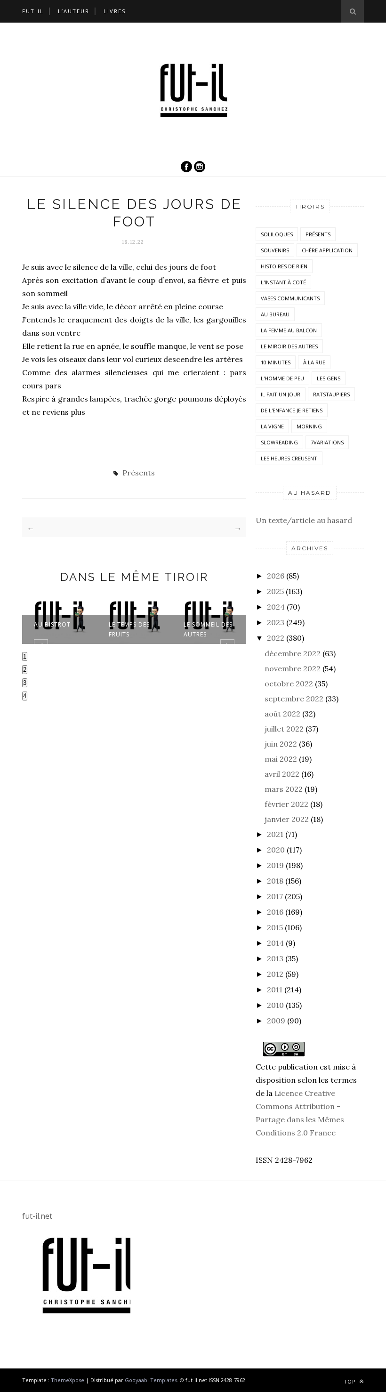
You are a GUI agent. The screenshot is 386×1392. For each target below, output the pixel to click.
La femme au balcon (289, 330)
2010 (275, 1005)
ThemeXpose (67, 1380)
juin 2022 (281, 743)
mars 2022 (284, 789)
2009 (276, 1020)
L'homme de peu (282, 378)
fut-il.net (37, 1216)
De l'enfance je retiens (291, 410)
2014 (275, 943)
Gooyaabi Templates (151, 1380)
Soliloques (277, 234)
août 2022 (282, 713)
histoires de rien (284, 266)
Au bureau (275, 314)
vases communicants (290, 298)
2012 (275, 974)
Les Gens (328, 378)
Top (351, 1381)
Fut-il (33, 11)
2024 (276, 607)
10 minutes (275, 362)
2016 (275, 912)
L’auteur (73, 11)
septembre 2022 (294, 698)
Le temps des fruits (129, 629)
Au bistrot (52, 624)
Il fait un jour (280, 394)
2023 (275, 622)
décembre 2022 (293, 653)
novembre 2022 (293, 668)
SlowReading (279, 442)
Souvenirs (275, 250)
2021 (275, 834)
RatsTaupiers (331, 394)
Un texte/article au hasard (304, 520)
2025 (275, 591)
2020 (276, 849)
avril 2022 (282, 774)
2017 (275, 896)
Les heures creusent (289, 458)
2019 (275, 865)
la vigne (272, 426)
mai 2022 (281, 759)
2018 (275, 880)
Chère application (327, 250)
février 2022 (286, 804)
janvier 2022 (287, 819)
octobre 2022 (289, 683)
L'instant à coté (283, 282)
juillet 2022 (284, 728)
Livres (115, 11)
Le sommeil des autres (208, 629)
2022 (275, 638)
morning (309, 426)
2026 (275, 575)
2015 (275, 927)
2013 (275, 958)
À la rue (314, 362)
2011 (274, 989)
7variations (327, 442)
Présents (138, 472)
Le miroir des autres (289, 346)
